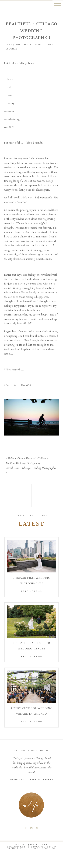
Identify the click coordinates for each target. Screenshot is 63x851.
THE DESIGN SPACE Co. (40, 848)
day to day (45, 44)
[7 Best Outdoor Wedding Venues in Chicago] (31, 686)
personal (11, 49)
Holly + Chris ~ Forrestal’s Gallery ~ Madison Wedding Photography (27, 461)
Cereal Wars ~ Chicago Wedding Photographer (31, 468)
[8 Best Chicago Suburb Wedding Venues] (31, 621)
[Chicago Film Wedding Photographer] (31, 556)
